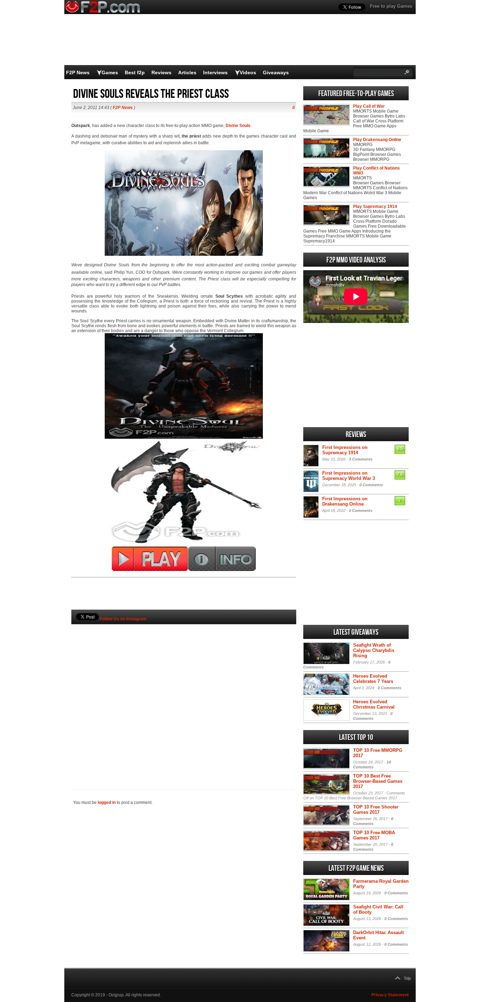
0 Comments (371, 485)
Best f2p (135, 72)
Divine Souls (238, 125)
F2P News (78, 72)
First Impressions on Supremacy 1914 (345, 450)
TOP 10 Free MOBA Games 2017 (374, 835)
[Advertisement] (183, 694)
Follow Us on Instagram (123, 618)
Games (110, 72)
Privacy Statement (390, 995)
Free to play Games (391, 6)
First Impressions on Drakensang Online (345, 501)
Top (407, 978)
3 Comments (360, 459)
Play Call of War (369, 106)
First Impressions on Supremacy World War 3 (348, 475)
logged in (107, 802)
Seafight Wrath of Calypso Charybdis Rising (373, 650)
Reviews (161, 72)
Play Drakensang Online (377, 139)
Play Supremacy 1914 (375, 206)
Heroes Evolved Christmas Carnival (374, 704)
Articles (187, 72)
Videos (248, 72)
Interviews (215, 72)
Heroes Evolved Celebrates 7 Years (373, 678)
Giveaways (276, 72)
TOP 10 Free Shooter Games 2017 (375, 809)
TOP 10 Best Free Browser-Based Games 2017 (377, 781)
